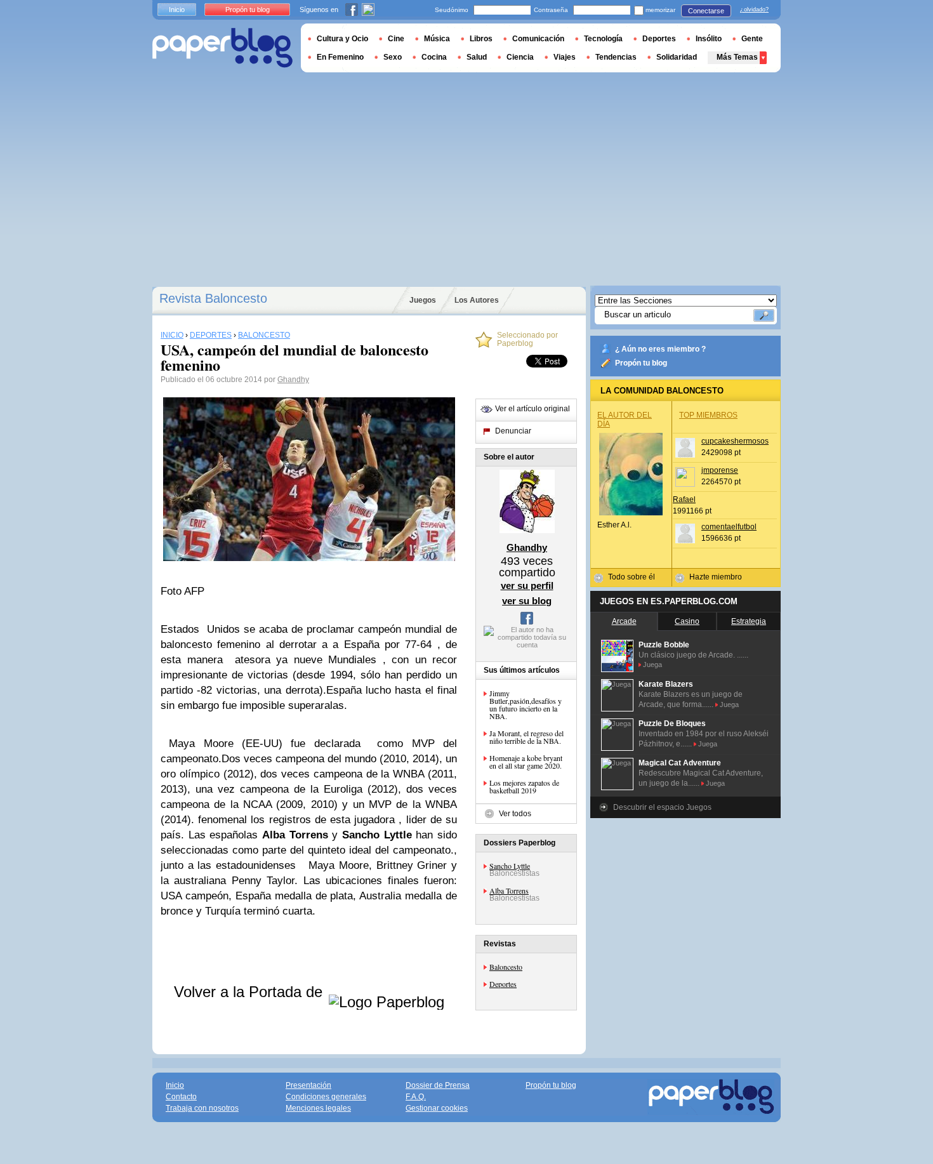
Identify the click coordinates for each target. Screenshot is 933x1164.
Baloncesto (505, 967)
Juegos (422, 300)
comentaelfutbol (729, 526)
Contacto (181, 1096)
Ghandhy (293, 379)
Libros (481, 38)
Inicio (177, 9)
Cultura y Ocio (342, 38)
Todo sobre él (631, 576)
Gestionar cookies (437, 1108)
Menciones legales (318, 1108)
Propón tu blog (641, 363)
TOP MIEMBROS (708, 415)
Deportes (503, 984)
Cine (396, 38)
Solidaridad (676, 57)
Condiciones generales (326, 1096)
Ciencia (520, 57)
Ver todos (515, 813)
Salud (476, 57)
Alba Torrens (509, 890)
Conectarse (706, 11)
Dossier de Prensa (438, 1085)
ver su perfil (527, 585)
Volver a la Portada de (250, 991)
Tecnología (603, 38)
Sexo (392, 57)
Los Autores (476, 300)
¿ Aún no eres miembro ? (660, 349)
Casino (687, 621)
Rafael (684, 499)
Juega (652, 664)
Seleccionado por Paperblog (527, 339)
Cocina (434, 57)
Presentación (308, 1085)
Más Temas (737, 57)
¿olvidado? (754, 9)
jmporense (719, 470)
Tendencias (616, 57)
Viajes (564, 57)
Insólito (709, 38)
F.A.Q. (416, 1096)
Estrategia (748, 621)
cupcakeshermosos (735, 441)
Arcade (624, 621)
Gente (752, 38)
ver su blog (527, 600)
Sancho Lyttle (509, 866)
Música (437, 38)
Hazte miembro (715, 576)
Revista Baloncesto (213, 298)
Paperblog (222, 48)
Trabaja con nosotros (202, 1108)
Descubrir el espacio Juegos (662, 807)
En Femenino (340, 57)
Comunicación (538, 38)
